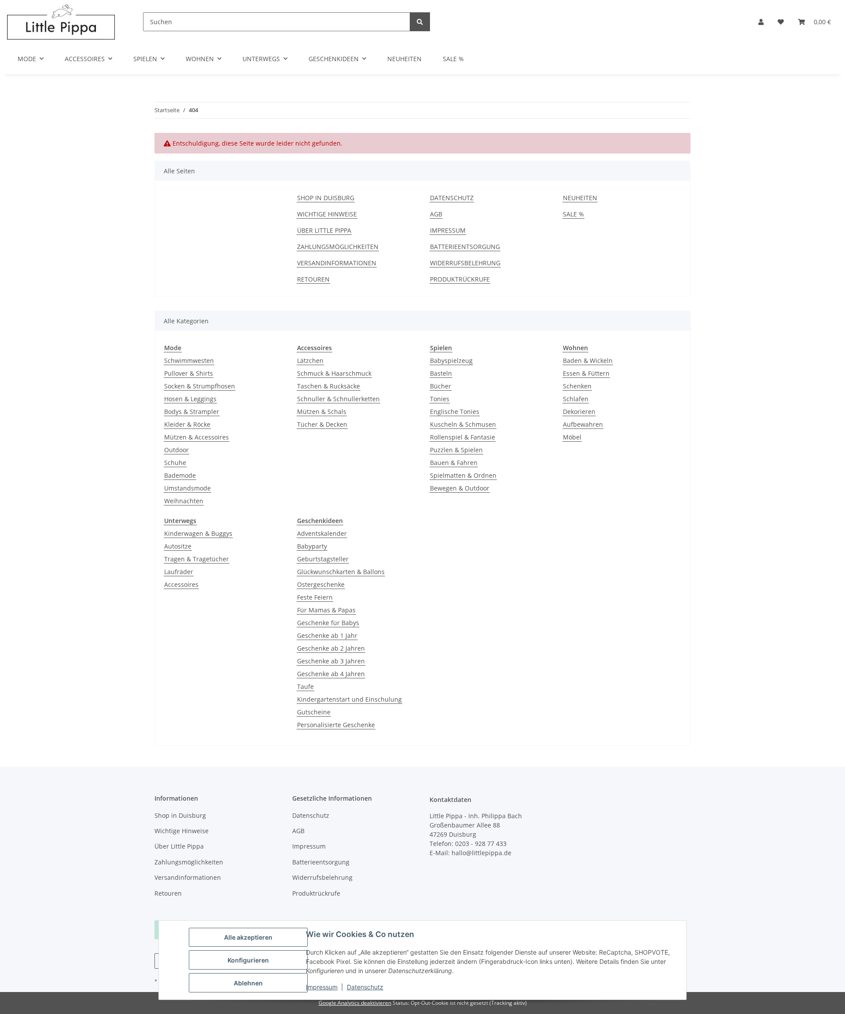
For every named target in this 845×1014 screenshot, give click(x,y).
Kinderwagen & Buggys (198, 533)
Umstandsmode (187, 488)
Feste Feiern (315, 597)
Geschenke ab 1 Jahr (327, 635)
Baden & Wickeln (588, 360)
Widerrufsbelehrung (465, 263)
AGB (436, 214)
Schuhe (175, 462)
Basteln (441, 373)
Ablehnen (248, 983)
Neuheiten (404, 59)
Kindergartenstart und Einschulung (349, 699)
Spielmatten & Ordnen (463, 475)
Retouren (313, 279)
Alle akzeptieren (248, 937)
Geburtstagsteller (323, 559)
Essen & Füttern (586, 373)
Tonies (439, 399)
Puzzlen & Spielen (456, 450)
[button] (761, 22)
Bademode (180, 475)
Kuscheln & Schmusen (463, 424)
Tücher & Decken (322, 424)
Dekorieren (579, 411)
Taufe (305, 686)
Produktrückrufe (460, 279)
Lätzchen (310, 360)
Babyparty (312, 546)
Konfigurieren (248, 960)
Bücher (440, 386)
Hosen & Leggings (190, 399)
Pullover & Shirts (188, 373)
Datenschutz (365, 987)
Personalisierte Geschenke (336, 725)
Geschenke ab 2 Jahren (331, 648)
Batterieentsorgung (465, 246)
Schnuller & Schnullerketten (338, 399)
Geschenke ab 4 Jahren (331, 674)
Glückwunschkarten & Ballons (341, 571)
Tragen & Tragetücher (196, 559)
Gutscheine (314, 712)
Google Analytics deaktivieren (355, 1003)
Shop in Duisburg (325, 198)
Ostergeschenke (321, 584)
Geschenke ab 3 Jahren (331, 661)
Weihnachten (183, 501)
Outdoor (176, 450)
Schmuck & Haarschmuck (334, 373)
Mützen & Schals (321, 411)
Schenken (577, 386)
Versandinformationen (336, 263)
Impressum (322, 987)
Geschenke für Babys (328, 623)
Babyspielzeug (451, 360)
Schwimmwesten (189, 360)
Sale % (453, 59)
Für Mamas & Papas (326, 610)
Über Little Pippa (324, 230)
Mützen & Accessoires (196, 437)
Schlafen (575, 399)
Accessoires (181, 584)
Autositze (177, 546)
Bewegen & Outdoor (459, 488)
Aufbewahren (583, 424)
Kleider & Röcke (187, 424)
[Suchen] (420, 21)
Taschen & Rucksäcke (328, 386)
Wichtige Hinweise (327, 214)
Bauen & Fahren (454, 462)
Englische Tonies (454, 411)
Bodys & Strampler (191, 411)
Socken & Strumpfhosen (199, 386)
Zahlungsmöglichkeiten (337, 246)
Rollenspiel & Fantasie (462, 437)
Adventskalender (322, 533)
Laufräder (178, 571)
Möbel (572, 437)
